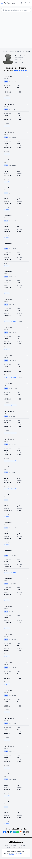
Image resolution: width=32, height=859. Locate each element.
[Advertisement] (16, 31)
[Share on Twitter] (7, 832)
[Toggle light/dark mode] (21, 3)
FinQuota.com (17, 842)
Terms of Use (10, 854)
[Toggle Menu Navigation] (29, 3)
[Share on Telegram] (14, 832)
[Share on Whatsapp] (17, 832)
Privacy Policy (17, 853)
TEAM (22, 62)
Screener (13, 845)
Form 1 (7, 98)
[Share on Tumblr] (24, 832)
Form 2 (14, 321)
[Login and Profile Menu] (25, 3)
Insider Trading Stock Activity (16, 51)
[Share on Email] (27, 832)
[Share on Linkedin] (11, 832)
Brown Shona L (9, 76)
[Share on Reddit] (21, 832)
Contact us (22, 845)
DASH (16, 62)
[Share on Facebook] (4, 832)
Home (3, 51)
